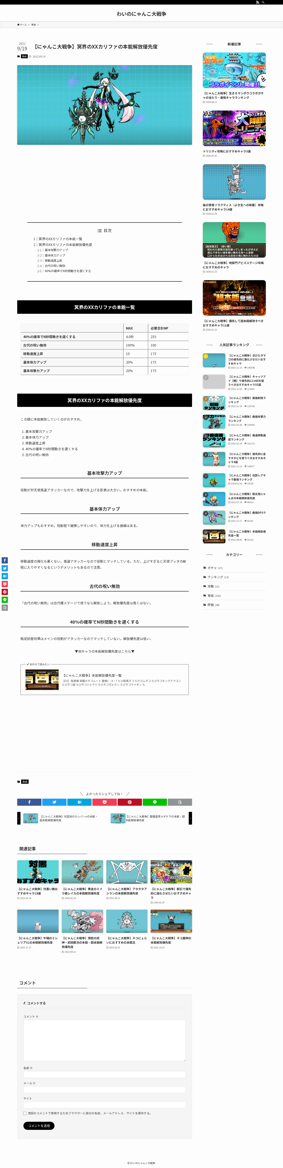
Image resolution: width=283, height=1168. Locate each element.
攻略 (213, 586)
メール (29, 1083)
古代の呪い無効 (55, 265)
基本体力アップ (55, 255)
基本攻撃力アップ (56, 250)
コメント (31, 1016)
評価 (213, 604)
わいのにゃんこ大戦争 (141, 13)
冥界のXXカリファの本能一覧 (60, 238)
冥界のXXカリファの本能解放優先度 (65, 244)
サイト (27, 1098)
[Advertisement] (104, 180)
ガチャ (215, 568)
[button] (29, 802)
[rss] (257, 2)
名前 (28, 1068)
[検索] (263, 2)
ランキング (218, 577)
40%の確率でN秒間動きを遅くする (68, 271)
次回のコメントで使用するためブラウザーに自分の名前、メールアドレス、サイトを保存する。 (90, 1113)
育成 (24, 56)
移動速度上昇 (53, 260)
